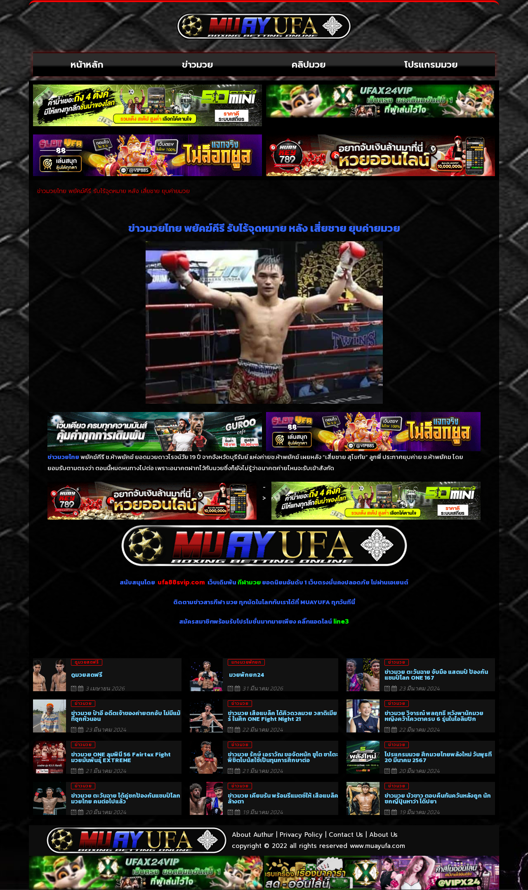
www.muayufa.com (377, 845)
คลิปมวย (309, 64)
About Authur (252, 834)
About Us (383, 834)
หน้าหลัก (87, 64)
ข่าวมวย (197, 64)
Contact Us (346, 834)
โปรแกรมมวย (431, 64)
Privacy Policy (301, 834)
